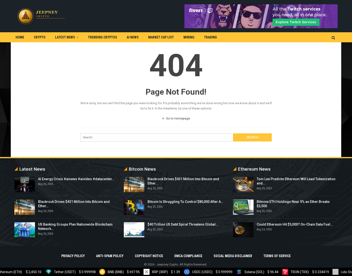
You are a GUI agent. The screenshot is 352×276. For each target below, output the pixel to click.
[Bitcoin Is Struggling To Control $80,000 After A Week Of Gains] (134, 207)
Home (20, 37)
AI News (133, 37)
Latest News (65, 37)
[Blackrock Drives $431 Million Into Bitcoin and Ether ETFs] (24, 207)
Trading (210, 37)
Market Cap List (161, 37)
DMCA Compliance (188, 256)
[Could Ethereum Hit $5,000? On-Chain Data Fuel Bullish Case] (243, 230)
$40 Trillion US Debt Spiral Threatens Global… (183, 224)
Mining (188, 37)
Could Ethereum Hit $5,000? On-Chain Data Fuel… (295, 224)
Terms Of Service (277, 256)
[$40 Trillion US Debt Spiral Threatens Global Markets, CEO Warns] (134, 230)
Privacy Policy (73, 256)
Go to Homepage (177, 118)
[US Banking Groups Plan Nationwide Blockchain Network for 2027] (24, 230)
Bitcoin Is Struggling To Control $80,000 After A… (185, 202)
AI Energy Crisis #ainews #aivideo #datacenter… (76, 179)
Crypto (39, 37)
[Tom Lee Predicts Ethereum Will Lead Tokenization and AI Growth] (243, 184)
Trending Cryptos (102, 37)
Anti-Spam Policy (110, 256)
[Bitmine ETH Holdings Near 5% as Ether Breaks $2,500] (243, 207)
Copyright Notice (149, 256)
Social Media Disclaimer (233, 256)
